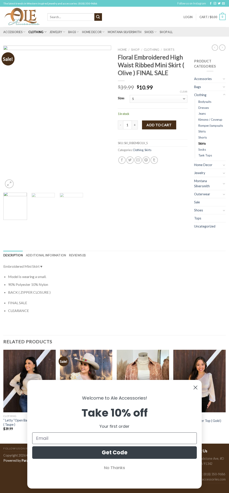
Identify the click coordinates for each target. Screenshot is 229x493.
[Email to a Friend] (138, 160)
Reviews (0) (77, 255)
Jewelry (56, 32)
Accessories (12, 32)
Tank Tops (205, 155)
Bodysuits (204, 101)
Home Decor (92, 32)
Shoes (148, 32)
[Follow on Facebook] (210, 3)
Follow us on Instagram (191, 3)
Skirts (168, 49)
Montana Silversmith (125, 32)
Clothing (35, 32)
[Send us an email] (223, 3)
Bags (72, 32)
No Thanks (114, 467)
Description (13, 255)
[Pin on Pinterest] (146, 160)
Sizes (121, 98)
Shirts (202, 131)
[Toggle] (224, 78)
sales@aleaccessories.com (207, 479)
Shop (135, 49)
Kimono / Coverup (210, 119)
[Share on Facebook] (122, 160)
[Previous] (11, 117)
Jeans (202, 113)
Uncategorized (204, 226)
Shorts (202, 137)
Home (122, 49)
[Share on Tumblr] (154, 160)
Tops (197, 218)
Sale (197, 202)
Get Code (114, 452)
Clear (183, 91)
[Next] (103, 117)
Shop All (166, 32)
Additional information (46, 255)
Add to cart (159, 125)
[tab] (13, 255)
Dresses (203, 108)
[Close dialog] (195, 387)
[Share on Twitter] (130, 160)
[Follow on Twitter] (219, 3)
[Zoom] (9, 183)
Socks (202, 149)
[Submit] (98, 17)
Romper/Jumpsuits (210, 125)
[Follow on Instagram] (215, 3)
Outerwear (202, 194)
